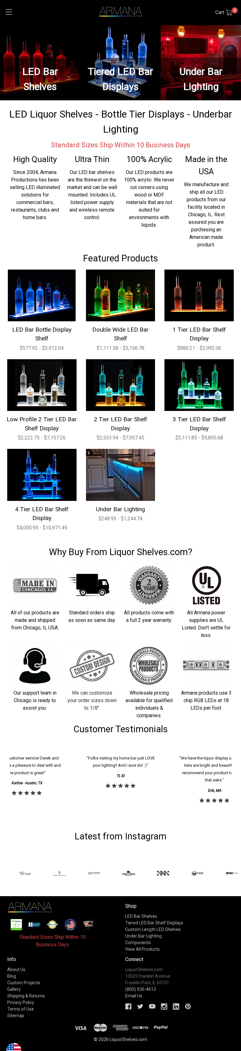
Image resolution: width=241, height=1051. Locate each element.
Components (138, 942)
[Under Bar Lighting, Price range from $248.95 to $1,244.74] (120, 475)
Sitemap (15, 1015)
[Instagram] (164, 1006)
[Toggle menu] (8, 11)
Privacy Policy (20, 1002)
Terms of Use (20, 1009)
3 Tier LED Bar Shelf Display (199, 424)
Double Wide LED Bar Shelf (120, 334)
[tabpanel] (121, 779)
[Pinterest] (188, 1006)
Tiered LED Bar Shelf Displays (154, 922)
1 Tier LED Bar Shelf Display (199, 334)
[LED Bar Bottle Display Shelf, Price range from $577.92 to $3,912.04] (42, 295)
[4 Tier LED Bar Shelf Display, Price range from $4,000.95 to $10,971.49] (42, 475)
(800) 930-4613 (140, 989)
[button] (16, 924)
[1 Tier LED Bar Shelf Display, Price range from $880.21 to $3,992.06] (199, 295)
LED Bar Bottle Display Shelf (42, 334)
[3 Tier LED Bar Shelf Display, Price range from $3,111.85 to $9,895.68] (199, 385)
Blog (11, 976)
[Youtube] (152, 1006)
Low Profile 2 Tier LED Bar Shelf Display (42, 424)
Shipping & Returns (26, 995)
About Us (16, 969)
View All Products (142, 949)
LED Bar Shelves (141, 916)
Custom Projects (23, 982)
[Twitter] (140, 1006)
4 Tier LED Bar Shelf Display (41, 514)
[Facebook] (128, 1006)
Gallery (14, 989)
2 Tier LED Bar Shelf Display (120, 424)
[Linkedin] (176, 1006)
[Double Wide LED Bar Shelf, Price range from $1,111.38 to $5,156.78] (120, 295)
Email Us (133, 995)
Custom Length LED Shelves (153, 929)
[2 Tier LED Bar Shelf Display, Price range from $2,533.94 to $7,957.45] (120, 385)
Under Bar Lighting (120, 509)
